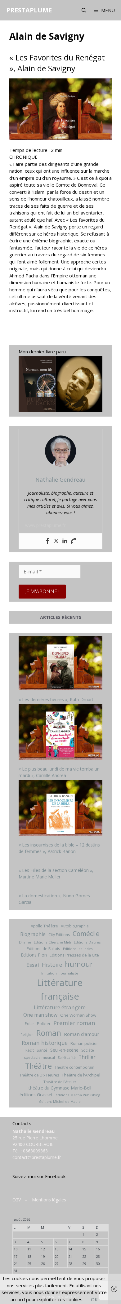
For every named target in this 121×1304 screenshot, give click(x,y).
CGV (16, 1200)
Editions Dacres (87, 942)
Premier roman (74, 1023)
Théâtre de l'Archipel (81, 1075)
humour (79, 964)
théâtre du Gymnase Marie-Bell (60, 1088)
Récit (29, 1050)
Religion (27, 1034)
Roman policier (84, 1043)
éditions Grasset (36, 1095)
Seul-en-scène (64, 1050)
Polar (29, 1023)
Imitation (49, 973)
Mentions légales (49, 1200)
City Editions (59, 934)
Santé (42, 1050)
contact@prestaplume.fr (36, 1157)
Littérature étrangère (60, 1007)
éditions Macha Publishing (78, 1095)
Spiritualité (67, 1057)
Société (87, 1050)
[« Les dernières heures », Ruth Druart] (60, 664)
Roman (48, 1033)
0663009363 (35, 1151)
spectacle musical (39, 1057)
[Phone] (73, 541)
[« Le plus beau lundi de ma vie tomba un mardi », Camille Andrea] (60, 732)
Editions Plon (34, 955)
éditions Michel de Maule (60, 1101)
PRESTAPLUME (29, 10)
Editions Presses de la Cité (74, 955)
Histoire (52, 964)
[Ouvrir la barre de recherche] (84, 10)
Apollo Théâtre (44, 926)
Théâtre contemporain (74, 1067)
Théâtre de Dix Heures (39, 1075)
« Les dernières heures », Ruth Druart (56, 699)
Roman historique (45, 1042)
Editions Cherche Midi (52, 942)
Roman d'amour (81, 1034)
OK (94, 1299)
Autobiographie (75, 926)
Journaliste (69, 973)
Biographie (33, 934)
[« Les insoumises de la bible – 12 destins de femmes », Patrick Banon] (60, 808)
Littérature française (60, 989)
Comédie (86, 933)
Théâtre (38, 1066)
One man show (40, 1014)
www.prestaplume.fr (45, 525)
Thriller (87, 1057)
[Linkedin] (65, 541)
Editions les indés (78, 948)
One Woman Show (78, 1015)
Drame (25, 942)
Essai (32, 964)
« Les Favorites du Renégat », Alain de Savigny (57, 62)
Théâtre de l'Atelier (59, 1081)
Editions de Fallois (43, 948)
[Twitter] (56, 541)
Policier (44, 1023)
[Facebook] (47, 541)
